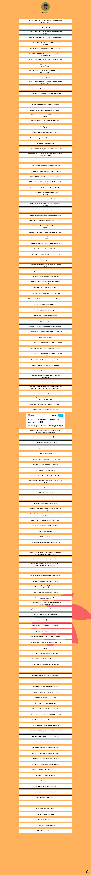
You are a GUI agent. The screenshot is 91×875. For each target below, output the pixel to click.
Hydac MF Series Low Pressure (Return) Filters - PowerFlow (45, 725)
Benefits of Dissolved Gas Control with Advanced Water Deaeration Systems (45, 182)
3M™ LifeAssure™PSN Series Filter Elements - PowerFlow (45, 769)
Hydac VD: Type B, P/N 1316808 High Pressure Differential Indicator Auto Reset (45, 43)
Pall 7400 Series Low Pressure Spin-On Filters (45, 287)
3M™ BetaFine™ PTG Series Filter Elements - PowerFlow (45, 869)
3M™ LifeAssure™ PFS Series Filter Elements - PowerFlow (45, 780)
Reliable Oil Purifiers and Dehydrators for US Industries (45, 132)
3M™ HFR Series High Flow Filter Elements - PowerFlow (45, 830)
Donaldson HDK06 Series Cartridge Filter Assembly (45, 569)
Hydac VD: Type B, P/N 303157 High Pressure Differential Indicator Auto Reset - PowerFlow (45, 21)
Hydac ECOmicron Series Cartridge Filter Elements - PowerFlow (45, 215)
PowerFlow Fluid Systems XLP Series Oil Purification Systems (45, 625)
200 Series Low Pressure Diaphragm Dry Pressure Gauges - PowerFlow (45, 121)
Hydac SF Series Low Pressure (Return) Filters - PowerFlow (45, 293)
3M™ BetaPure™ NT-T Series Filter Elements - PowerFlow (45, 863)
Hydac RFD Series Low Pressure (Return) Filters (45, 542)
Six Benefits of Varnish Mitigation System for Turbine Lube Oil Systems (45, 619)
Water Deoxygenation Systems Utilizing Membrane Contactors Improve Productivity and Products (45, 309)
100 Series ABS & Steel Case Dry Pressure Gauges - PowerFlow (45, 176)
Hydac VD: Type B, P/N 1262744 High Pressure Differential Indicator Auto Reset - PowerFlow (45, 76)
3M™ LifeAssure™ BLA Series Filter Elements (45, 808)
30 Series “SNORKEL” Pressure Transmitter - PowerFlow (45, 99)
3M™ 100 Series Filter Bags (45, 636)
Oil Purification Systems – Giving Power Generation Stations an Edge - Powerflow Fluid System (45, 154)
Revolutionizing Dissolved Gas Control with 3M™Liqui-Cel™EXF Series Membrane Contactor (45, 702)
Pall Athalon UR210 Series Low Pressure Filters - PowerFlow (45, 243)
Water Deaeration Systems (45, 337)
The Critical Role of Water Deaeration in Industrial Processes (45, 171)
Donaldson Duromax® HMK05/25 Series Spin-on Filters (45, 603)
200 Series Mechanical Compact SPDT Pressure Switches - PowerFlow (45, 115)
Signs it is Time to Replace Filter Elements (45, 802)
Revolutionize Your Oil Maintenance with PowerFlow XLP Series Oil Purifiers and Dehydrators (45, 332)
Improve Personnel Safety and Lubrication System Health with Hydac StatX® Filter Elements (45, 708)
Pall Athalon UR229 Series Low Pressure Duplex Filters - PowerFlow (45, 232)
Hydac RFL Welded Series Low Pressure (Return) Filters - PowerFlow (45, 393)
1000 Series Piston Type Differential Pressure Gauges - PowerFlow (45, 138)
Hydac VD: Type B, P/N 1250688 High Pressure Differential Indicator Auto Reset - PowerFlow (45, 82)
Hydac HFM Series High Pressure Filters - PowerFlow (45, 758)
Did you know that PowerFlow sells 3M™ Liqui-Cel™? (45, 630)
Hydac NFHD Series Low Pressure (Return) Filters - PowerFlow (45, 581)
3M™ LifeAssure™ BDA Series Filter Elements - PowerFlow (45, 814)
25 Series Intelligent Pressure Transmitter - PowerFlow (45, 104)
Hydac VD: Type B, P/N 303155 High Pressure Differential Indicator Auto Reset (45, 32)
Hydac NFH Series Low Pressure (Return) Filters (45, 608)
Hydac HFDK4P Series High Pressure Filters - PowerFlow (45, 764)
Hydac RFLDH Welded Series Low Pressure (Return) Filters (45, 360)
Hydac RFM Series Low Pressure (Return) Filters (45, 249)
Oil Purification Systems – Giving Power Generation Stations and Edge (45, 586)
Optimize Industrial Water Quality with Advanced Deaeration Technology (45, 265)
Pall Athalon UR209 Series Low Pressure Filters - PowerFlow (45, 254)
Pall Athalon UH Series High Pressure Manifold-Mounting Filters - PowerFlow (45, 260)
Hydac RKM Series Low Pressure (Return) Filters (45, 304)
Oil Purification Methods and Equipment (45, 575)
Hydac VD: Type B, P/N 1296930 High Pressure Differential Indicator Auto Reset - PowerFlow (45, 60)
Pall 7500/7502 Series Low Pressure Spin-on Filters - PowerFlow (45, 271)
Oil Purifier (45, 653)
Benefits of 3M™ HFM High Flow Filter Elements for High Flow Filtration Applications (45, 592)
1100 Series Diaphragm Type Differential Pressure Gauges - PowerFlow (45, 126)
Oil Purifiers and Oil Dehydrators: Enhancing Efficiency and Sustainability (45, 282)
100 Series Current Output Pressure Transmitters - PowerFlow (45, 165)
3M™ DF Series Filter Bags (45, 558)
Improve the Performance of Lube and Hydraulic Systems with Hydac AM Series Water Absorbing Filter (45, 536)
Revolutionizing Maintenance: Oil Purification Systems (45, 371)
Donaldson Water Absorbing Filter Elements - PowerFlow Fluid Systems (45, 193)
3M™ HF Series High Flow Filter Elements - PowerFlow (45, 847)
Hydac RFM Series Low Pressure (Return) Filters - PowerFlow (45, 348)
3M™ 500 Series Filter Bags (45, 642)
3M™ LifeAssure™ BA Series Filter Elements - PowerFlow (45, 825)
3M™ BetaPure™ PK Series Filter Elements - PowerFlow (45, 858)
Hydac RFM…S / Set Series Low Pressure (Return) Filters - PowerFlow (45, 326)
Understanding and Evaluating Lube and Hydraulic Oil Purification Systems (45, 836)
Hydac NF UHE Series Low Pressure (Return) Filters (45, 664)
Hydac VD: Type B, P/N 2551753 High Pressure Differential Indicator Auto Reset (45, 38)
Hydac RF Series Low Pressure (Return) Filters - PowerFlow (45, 564)
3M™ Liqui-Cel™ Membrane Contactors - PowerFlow (45, 686)
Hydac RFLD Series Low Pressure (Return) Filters (45, 547)
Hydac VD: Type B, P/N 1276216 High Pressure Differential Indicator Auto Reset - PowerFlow (45, 71)
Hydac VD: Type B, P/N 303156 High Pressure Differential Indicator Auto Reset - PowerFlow (45, 27)
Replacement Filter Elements (45, 553)
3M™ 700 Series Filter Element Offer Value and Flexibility (45, 409)
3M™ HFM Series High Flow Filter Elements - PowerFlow (45, 841)
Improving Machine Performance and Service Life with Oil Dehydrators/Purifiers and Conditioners (45, 669)
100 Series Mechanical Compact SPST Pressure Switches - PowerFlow (45, 160)
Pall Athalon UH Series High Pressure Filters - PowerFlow (45, 276)
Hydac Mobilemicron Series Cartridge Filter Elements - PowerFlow (45, 210)
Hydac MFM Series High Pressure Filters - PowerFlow (45, 697)
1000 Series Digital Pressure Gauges (45, 143)
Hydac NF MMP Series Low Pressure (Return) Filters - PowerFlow (45, 680)
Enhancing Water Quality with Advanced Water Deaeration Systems (45, 298)
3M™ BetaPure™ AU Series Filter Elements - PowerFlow (45, 852)
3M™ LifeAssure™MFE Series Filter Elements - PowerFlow (45, 775)
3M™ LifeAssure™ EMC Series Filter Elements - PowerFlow (45, 791)
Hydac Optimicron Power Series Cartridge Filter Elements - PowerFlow (45, 226)
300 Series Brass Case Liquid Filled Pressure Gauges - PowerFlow (45, 93)
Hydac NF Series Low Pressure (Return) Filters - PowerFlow (45, 675)
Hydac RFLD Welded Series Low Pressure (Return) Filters (45, 365)
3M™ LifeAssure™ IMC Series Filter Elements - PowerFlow (45, 786)
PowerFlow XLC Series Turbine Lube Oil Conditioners (45, 199)
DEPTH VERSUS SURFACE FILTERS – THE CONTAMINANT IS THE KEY (45, 819)
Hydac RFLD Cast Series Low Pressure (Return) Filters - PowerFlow (45, 382)
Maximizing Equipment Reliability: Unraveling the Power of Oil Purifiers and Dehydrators (45, 398)
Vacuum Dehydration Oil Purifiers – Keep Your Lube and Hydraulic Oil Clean (45, 149)
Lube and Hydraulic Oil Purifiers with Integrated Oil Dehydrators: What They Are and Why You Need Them (45, 658)
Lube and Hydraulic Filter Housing (45, 597)
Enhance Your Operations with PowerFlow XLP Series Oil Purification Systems (45, 343)
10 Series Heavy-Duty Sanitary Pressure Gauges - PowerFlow (45, 188)
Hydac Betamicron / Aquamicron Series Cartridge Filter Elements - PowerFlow (45, 221)
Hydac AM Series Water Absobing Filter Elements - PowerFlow (45, 741)
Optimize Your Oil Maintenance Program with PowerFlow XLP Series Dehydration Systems (45, 321)
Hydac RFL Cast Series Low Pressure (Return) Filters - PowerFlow (45, 404)
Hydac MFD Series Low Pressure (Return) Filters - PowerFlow (45, 714)
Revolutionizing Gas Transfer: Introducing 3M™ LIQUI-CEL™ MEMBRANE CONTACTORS (45, 691)
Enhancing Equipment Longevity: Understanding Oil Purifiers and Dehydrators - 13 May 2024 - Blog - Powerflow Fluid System (45, 387)
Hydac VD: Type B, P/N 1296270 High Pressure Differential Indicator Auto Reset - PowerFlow (45, 54)
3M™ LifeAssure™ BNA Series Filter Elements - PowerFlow (45, 797)
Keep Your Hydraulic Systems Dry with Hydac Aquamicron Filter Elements (45, 237)
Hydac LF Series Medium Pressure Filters (45, 736)
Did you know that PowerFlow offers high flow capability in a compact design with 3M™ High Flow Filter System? (45, 614)
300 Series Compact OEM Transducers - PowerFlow (45, 88)
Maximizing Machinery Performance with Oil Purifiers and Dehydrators (45, 376)
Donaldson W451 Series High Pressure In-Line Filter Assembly (45, 647)
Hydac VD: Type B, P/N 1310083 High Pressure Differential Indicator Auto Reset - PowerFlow (45, 49)
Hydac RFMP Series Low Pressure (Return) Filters (45, 315)
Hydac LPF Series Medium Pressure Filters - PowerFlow (45, 730)
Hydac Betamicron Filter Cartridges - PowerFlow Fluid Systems (45, 747)
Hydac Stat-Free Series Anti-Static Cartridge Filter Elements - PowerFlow (45, 204)
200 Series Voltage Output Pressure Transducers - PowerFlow (45, 110)
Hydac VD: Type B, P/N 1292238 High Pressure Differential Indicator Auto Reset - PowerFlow (45, 65)
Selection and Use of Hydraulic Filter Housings (45, 719)
